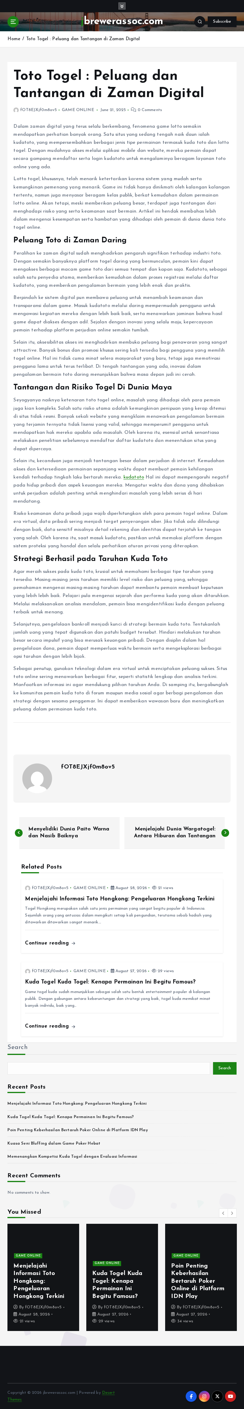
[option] (43, 1277)
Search (17, 1047)
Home (13, 39)
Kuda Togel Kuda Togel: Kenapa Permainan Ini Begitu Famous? (70, 1117)
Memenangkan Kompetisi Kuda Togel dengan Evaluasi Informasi (72, 1157)
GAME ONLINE (78, 110)
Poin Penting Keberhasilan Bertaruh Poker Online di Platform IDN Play (77, 1130)
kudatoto (133, 477)
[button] (223, 1213)
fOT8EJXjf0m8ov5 (38, 110)
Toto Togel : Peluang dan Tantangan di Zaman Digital (83, 39)
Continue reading (48, 943)
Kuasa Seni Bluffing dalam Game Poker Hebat (53, 1143)
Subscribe (222, 22)
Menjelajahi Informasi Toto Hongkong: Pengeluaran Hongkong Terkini (77, 1104)
